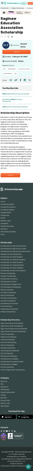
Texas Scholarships (7, 334)
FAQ (2, 384)
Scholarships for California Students (13, 260)
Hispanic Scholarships (8, 276)
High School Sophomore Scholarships (14, 329)
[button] (2, 36)
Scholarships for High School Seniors (13, 246)
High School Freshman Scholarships (13, 331)
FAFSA (3, 218)
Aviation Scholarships (8, 312)
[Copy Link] (15, 80)
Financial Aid (4, 8)
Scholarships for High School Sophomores (15, 251)
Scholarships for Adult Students (12, 257)
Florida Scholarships (8, 340)
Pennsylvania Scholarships (10, 351)
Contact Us (4, 387)
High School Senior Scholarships (12, 323)
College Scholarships (17, 8)
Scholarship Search (7, 204)
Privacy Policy (5, 400)
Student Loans (6, 221)
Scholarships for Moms (9, 281)
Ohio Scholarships (7, 353)
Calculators (4, 223)
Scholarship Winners (7, 210)
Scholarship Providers (8, 232)
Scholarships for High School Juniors (13, 249)
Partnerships (5, 389)
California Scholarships (8, 337)
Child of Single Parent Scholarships (13, 370)
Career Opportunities (8, 392)
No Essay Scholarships (9, 298)
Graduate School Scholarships (11, 254)
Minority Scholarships (8, 273)
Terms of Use (5, 403)
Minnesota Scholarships (9, 356)
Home (3, 201)
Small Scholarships (7, 367)
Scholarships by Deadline (9, 359)
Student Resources (7, 226)
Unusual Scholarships (8, 301)
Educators (4, 229)
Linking (3, 395)
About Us (4, 381)
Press (3, 234)
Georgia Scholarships (8, 348)
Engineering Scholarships (9, 309)
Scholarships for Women (9, 279)
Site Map (4, 398)
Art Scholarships (6, 306)
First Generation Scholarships (11, 287)
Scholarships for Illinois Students (12, 268)
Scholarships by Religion (9, 364)
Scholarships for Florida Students (12, 265)
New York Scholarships (9, 342)
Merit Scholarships (7, 290)
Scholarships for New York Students (13, 270)
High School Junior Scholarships (12, 326)
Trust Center (5, 406)
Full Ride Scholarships (8, 292)
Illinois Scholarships (7, 345)
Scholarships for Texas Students (12, 262)
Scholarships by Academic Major (12, 361)
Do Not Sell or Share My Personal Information (16, 466)
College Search (6, 212)
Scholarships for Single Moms (11, 284)
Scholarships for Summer (9, 303)
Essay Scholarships (7, 295)
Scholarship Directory (8, 207)
